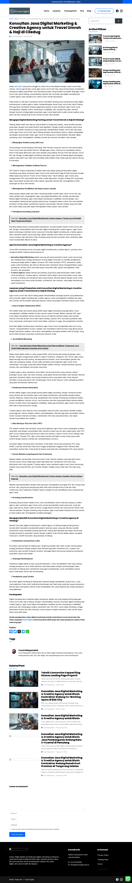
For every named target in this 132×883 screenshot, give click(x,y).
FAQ (82, 11)
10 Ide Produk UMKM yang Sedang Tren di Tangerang (112, 61)
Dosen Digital (27, 620)
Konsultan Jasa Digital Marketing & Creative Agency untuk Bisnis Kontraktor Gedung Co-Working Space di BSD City (61, 695)
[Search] (118, 20)
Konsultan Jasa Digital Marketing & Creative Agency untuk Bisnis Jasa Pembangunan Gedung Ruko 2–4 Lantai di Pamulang (61, 738)
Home (46, 11)
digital (20, 86)
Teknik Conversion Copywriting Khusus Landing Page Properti (60, 674)
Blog (89, 11)
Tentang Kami (70, 11)
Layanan (56, 11)
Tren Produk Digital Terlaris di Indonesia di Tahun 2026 (113, 38)
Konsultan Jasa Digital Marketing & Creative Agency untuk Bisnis (61, 717)
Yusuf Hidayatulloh (16, 36)
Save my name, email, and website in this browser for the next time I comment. (35, 829)
